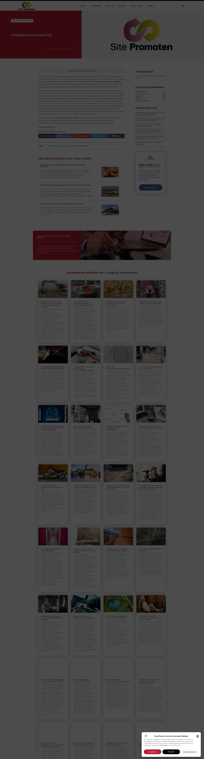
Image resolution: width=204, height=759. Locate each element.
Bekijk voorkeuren (189, 752)
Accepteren (153, 752)
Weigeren (171, 752)
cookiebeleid (162, 745)
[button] (198, 736)
